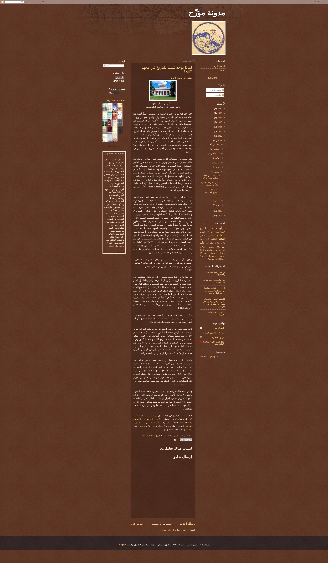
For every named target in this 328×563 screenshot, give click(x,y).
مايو (217, 167)
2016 (219, 122)
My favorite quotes (114, 153)
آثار (224, 228)
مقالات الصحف (148, 435)
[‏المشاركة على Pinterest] (181, 439)
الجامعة (136, 415)
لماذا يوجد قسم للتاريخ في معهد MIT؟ (212, 192)
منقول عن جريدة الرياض (181, 78)
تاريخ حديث (204, 239)
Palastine (203, 256)
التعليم (177, 435)
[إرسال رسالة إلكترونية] (175, 439)
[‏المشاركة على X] (186, 439)
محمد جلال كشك (116, 246)
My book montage (116, 100)
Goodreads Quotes (118, 252)
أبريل (216, 171)
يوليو (217, 158)
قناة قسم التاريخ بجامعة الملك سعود (213, 343)
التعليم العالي (206, 236)
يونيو (217, 162)
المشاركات (217, 90)
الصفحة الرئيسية (162, 523)
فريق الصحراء (218, 337)
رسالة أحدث (187, 523)
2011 (219, 140)
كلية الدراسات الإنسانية (146, 419)
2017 (219, 117)
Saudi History (220, 259)
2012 (219, 136)
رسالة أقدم (137, 523)
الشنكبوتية (219, 328)
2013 (219, 131)
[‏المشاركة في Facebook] (183, 439)
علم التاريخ (161, 435)
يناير (217, 205)
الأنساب (210, 229)
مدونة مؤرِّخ (207, 12)
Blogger (122, 545)
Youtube (211, 259)
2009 (219, 215)
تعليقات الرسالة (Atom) (171, 530)
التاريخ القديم (206, 232)
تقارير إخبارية (220, 243)
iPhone (203, 253)
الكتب (214, 238)
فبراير (216, 200)
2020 (219, 108)
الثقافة (170, 435)
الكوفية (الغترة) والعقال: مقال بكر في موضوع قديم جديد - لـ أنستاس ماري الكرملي (213, 303)
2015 (219, 127)
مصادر (222, 70)
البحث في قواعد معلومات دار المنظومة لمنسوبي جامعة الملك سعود (213, 291)
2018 (219, 113)
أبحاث (218, 228)
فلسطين (211, 247)
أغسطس (215, 153)
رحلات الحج (210, 243)
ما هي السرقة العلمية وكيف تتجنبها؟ (210, 183)
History (213, 253)
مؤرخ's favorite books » (116, 146)
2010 (219, 211)
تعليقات (218, 95)
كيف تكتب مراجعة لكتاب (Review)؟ (211, 176)
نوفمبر (216, 144)
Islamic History (217, 256)
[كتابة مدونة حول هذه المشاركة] (188, 439)
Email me (212, 78)
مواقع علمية (212, 250)
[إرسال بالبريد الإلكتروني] (191, 439)
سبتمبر (216, 149)
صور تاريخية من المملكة (213, 332)
